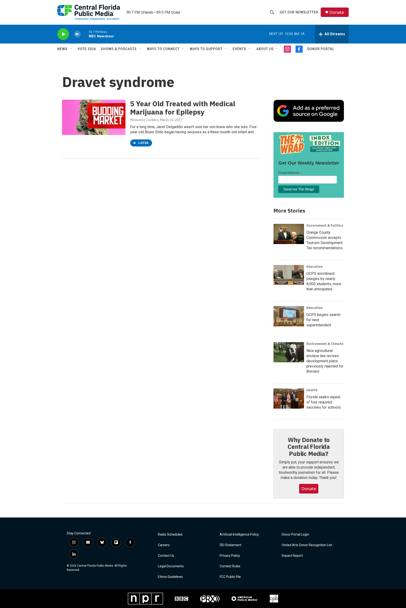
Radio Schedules (170, 534)
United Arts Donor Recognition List (307, 545)
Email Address (290, 172)
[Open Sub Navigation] (71, 49)
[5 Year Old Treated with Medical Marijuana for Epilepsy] (93, 117)
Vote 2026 (87, 49)
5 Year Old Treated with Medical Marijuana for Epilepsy (182, 107)
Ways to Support (206, 49)
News (62, 49)
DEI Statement (230, 545)
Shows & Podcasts (119, 49)
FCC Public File (230, 577)
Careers (164, 545)
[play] (63, 34)
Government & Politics (324, 225)
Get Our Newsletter (299, 12)
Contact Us (166, 555)
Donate (336, 12)
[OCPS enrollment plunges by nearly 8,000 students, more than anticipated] (288, 275)
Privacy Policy (230, 555)
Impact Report (292, 555)
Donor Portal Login (295, 534)
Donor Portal (320, 49)
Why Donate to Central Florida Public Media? (309, 447)
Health (311, 390)
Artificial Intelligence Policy (239, 534)
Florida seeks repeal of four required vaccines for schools (323, 402)
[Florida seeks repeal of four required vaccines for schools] (288, 398)
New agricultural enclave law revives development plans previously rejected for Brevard (325, 361)
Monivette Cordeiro (144, 120)
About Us (265, 49)
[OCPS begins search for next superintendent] (288, 316)
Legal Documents (171, 566)
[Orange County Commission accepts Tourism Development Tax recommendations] (288, 234)
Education (314, 267)
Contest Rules (230, 566)
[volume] (77, 34)
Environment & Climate (325, 344)
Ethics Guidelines (170, 577)
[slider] (85, 34)
